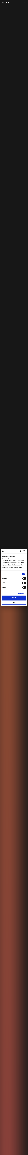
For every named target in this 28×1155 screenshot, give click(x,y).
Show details (21, 593)
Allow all (14, 597)
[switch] (24, 578)
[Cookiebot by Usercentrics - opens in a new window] (20, 551)
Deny (14, 602)
